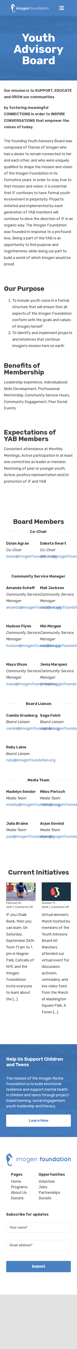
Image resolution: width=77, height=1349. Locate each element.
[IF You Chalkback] (21, 891)
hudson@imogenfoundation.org (33, 645)
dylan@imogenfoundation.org (31, 556)
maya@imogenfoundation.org (31, 684)
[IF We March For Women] (56, 891)
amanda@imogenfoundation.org (34, 607)
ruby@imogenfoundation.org (30, 760)
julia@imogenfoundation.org (30, 836)
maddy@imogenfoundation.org (33, 804)
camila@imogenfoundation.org (32, 728)
